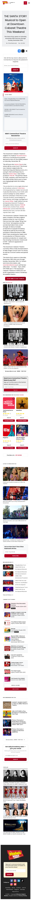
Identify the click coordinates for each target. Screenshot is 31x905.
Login (21, 2)
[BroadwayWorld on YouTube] (15, 884)
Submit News (9, 889)
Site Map (22, 889)
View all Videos (7, 595)
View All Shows (15, 685)
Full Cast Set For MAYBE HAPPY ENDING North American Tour (15, 817)
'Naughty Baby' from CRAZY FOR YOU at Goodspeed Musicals (21, 567)
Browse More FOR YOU (14, 739)
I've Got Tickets (9, 420)
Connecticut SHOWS (9, 599)
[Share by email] (26, 51)
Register (17, 2)
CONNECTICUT (12, 3)
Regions (16, 889)
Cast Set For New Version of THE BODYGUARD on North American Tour (14, 833)
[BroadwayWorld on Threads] (11, 884)
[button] (25, 3)
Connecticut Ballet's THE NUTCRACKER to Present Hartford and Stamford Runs (15, 104)
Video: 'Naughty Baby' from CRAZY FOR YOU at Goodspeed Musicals (14, 99)
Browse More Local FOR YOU (15, 371)
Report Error (15, 891)
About (13, 887)
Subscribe (15, 556)
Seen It (9, 417)
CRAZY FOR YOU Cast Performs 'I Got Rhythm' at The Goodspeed (21, 582)
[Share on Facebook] (19, 51)
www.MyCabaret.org (9, 265)
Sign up (15, 759)
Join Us (24, 887)
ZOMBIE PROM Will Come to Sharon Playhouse (13, 115)
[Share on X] (22, 51)
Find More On (14, 455)
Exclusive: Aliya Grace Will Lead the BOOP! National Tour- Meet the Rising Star (14, 800)
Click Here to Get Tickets (15, 278)
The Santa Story (21, 156)
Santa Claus (18, 164)
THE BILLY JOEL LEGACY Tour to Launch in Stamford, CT (14, 110)
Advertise (7, 887)
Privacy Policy (23, 895)
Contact (18, 887)
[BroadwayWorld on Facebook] (11, 880)
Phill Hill (11, 176)
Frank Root (20, 188)
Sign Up (15, 70)
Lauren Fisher (9, 201)
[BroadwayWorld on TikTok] (22, 880)
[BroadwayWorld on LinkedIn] (18, 880)
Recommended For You (9, 697)
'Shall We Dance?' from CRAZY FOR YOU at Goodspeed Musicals (21, 589)
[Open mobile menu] (29, 3)
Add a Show (15, 689)
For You (10, 282)
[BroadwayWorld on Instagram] (15, 880)
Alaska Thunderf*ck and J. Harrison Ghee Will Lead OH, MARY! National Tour (15, 783)
